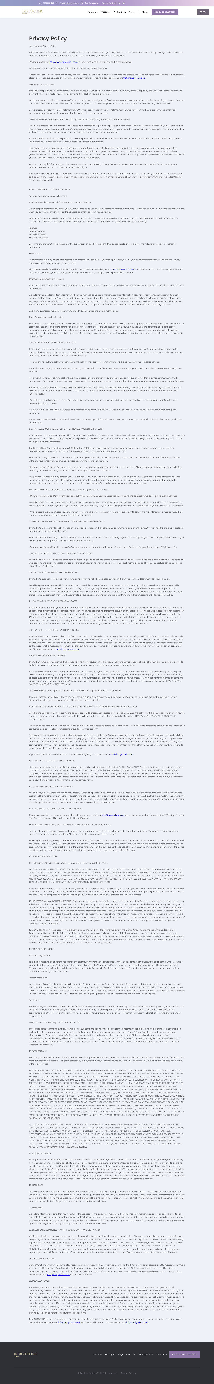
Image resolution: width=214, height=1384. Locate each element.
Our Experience (145, 1354)
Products (121, 12)
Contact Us (134, 12)
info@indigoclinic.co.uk (69, 3)
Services (97, 1354)
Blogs (144, 12)
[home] (32, 12)
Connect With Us (109, 3)
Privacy (132, 1373)
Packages (93, 12)
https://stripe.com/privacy (123, 269)
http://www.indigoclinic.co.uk (64, 62)
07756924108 (48, 3)
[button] (107, 12)
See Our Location (92, 3)
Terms (124, 1373)
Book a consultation (165, 12)
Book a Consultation (184, 1354)
